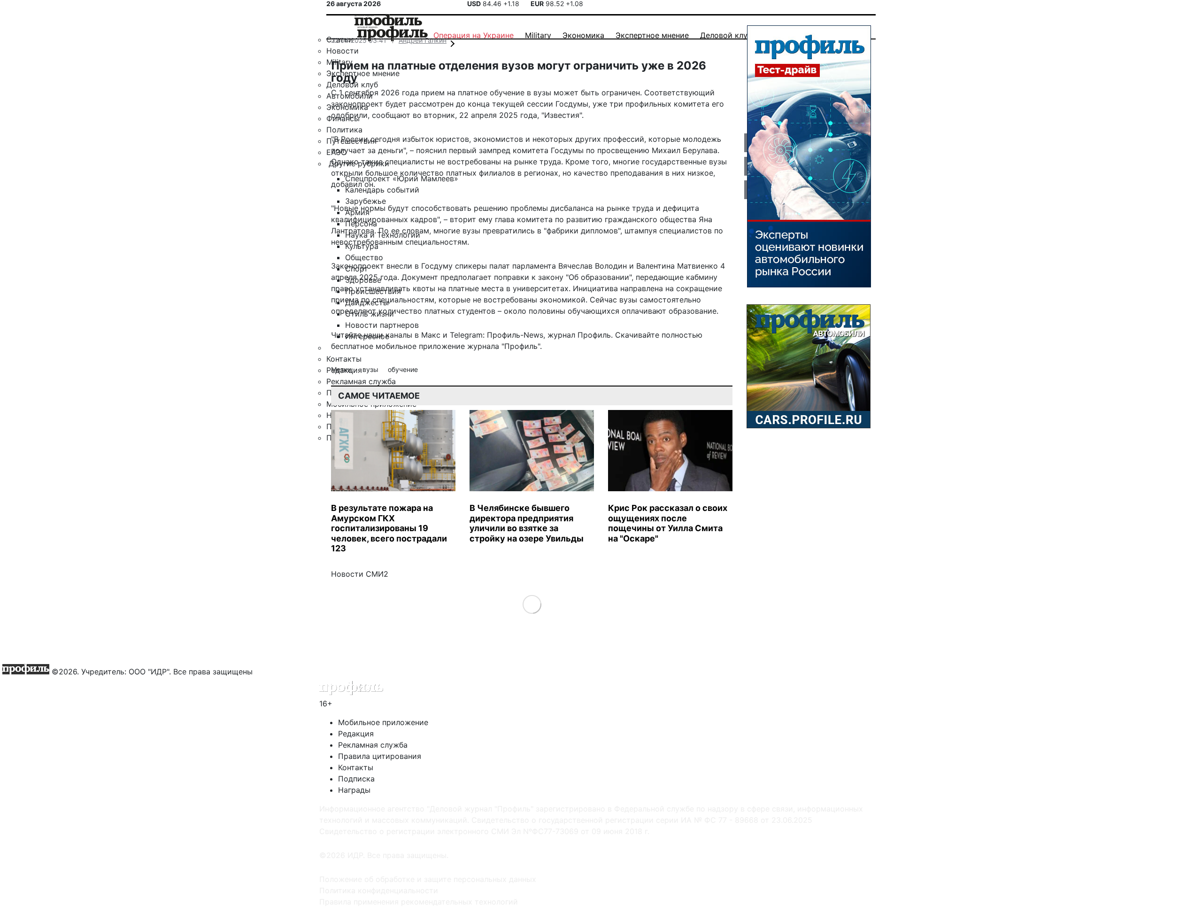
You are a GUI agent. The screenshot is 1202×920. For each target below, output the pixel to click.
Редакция (356, 733)
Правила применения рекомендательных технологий (418, 901)
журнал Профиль (579, 335)
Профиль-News (515, 335)
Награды (354, 790)
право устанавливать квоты (383, 288)
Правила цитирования (379, 756)
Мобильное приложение (383, 722)
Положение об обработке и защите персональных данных (427, 879)
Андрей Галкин (423, 40)
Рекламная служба (373, 745)
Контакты (355, 767)
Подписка (356, 778)
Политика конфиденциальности (378, 890)
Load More (531, 604)
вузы (371, 369)
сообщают (391, 115)
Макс (430, 335)
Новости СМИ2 (359, 574)
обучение (403, 369)
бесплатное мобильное (373, 346)
